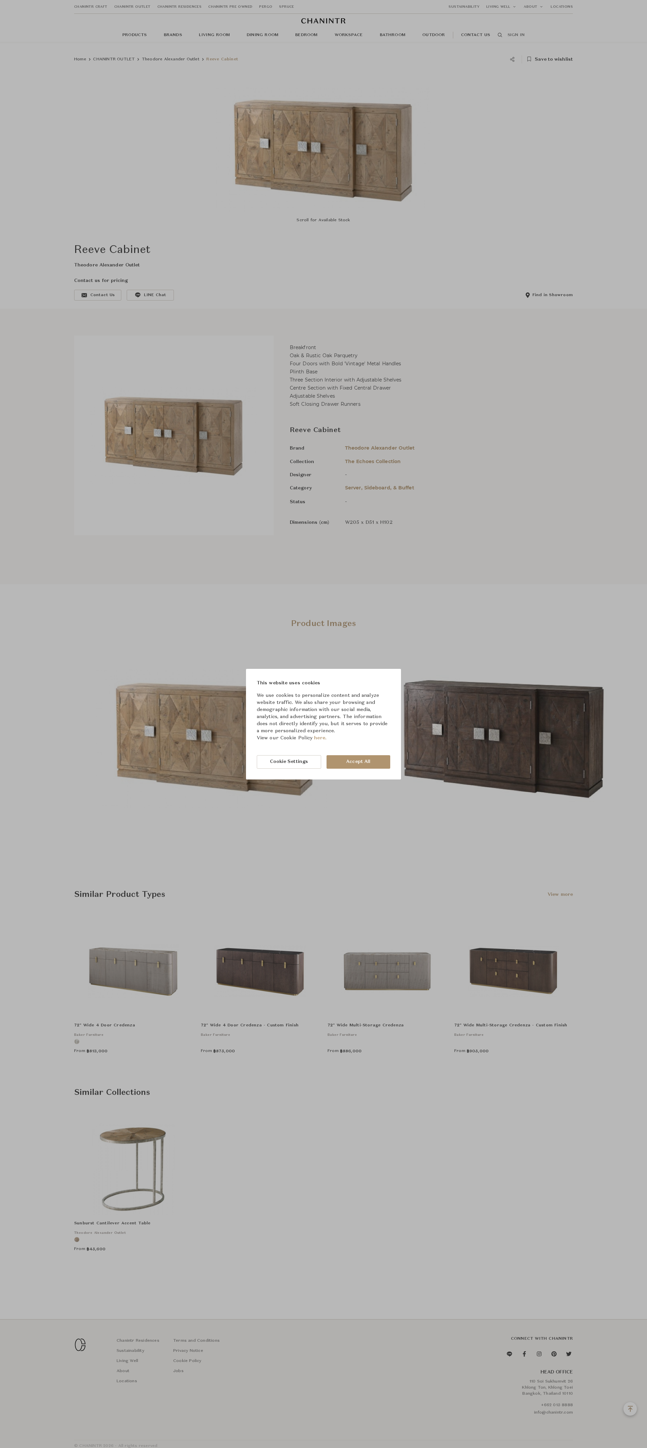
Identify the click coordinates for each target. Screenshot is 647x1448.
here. (320, 738)
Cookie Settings (289, 761)
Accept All (358, 761)
